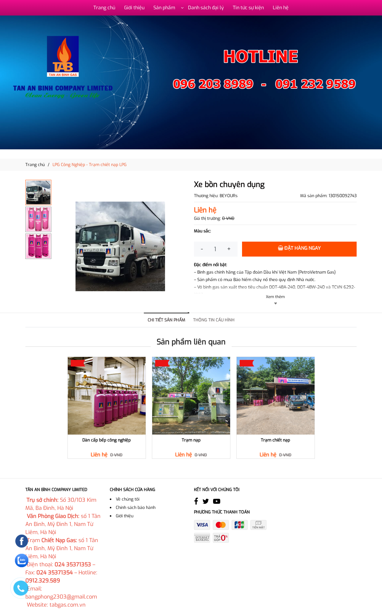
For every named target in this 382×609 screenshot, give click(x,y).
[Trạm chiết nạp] (276, 396)
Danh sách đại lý (206, 7)
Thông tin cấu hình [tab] (214, 320)
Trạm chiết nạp (275, 440)
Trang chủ (104, 7)
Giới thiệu (134, 7)
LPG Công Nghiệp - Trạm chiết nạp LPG (90, 165)
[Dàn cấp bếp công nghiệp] (107, 396)
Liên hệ (281, 7)
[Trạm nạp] (191, 396)
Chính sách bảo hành (135, 507)
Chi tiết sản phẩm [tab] (166, 320)
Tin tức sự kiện (248, 7)
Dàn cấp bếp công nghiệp (106, 440)
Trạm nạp (191, 440)
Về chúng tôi (127, 499)
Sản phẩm (164, 7)
